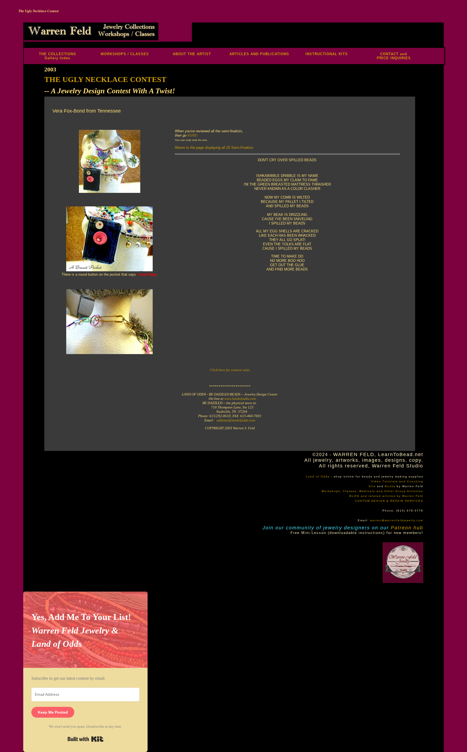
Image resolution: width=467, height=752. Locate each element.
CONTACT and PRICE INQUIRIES (394, 56)
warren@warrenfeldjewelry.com (396, 520)
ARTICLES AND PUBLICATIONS (259, 54)
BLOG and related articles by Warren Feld (386, 495)
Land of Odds (318, 476)
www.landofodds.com (240, 399)
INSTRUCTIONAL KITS (326, 54)
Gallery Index (57, 58)
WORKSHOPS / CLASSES (125, 54)
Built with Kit (86, 739)
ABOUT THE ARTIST (192, 54)
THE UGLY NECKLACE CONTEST (105, 79)
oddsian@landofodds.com (235, 420)
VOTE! (192, 135)
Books (390, 486)
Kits (372, 486)
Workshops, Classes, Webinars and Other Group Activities (372, 491)
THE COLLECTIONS (57, 54)
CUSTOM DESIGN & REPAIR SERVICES (389, 500)
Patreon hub (407, 527)
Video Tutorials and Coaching (397, 481)
